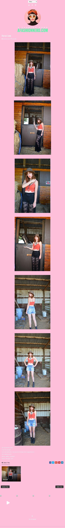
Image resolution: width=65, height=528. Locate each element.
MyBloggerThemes (28, 521)
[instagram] (35, 5)
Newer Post (5, 487)
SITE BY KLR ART (32, 519)
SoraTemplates (11, 521)
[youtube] (29, 5)
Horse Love (5, 479)
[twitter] (32, 5)
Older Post (59, 487)
